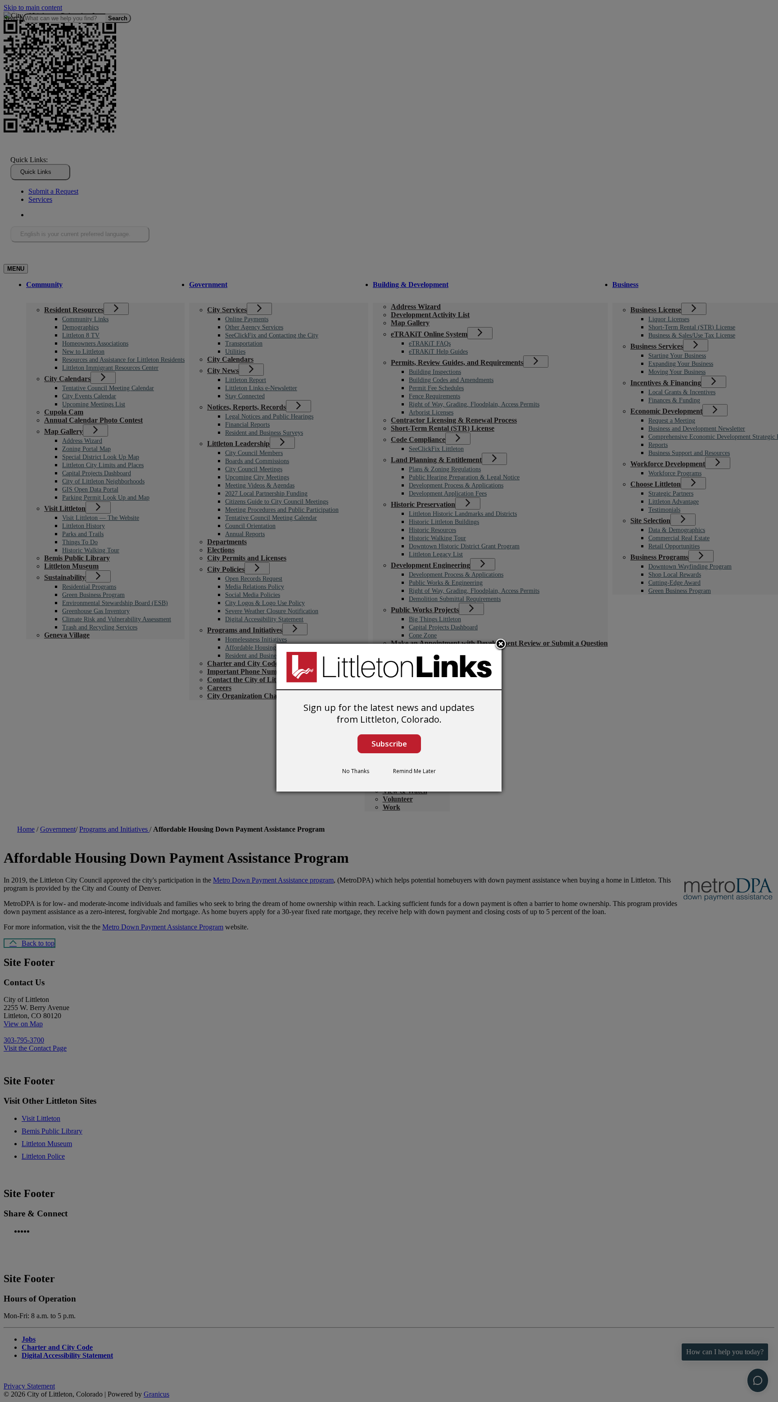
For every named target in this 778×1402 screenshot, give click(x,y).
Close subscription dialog (500, 645)
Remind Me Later (414, 771)
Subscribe (389, 743)
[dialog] (389, 718)
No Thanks (355, 771)
